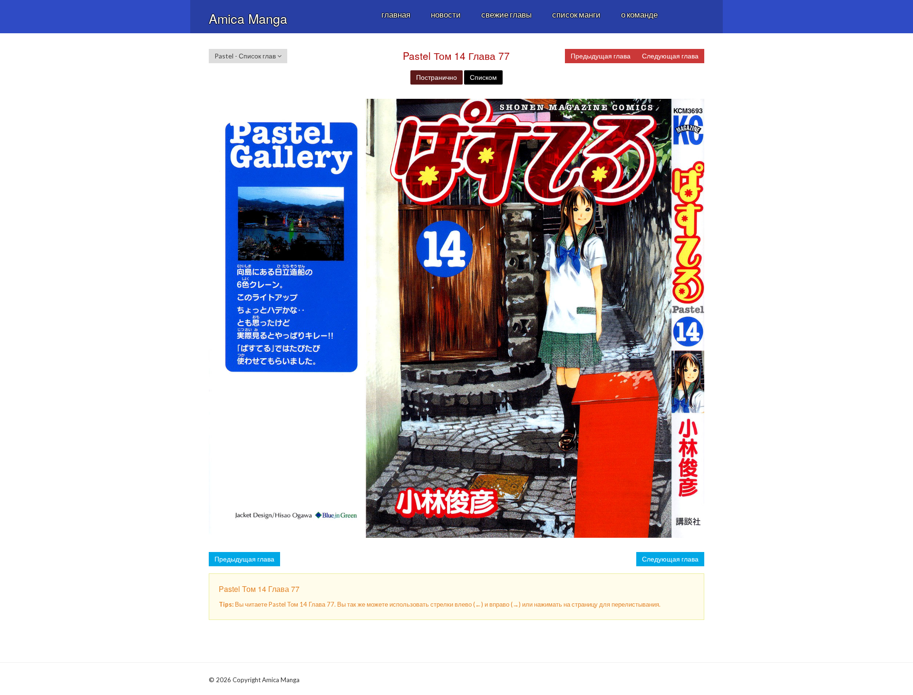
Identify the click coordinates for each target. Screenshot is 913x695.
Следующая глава (670, 56)
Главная (395, 14)
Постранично (436, 77)
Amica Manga (248, 18)
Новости (446, 14)
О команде (639, 14)
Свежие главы (506, 14)
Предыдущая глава (601, 56)
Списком (483, 77)
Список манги (576, 14)
